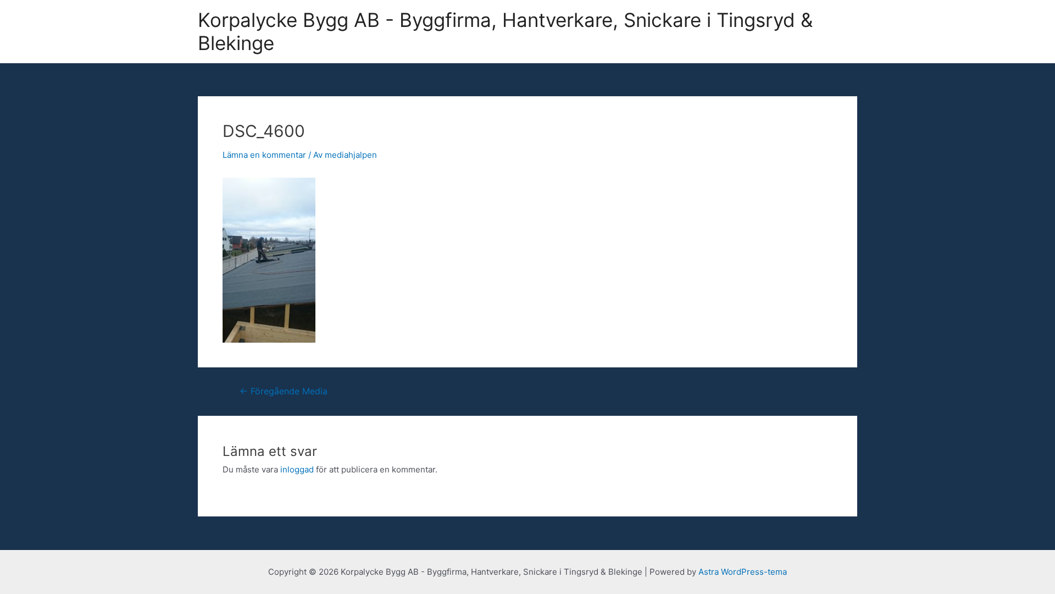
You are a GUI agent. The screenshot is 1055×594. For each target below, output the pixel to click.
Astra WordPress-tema (742, 571)
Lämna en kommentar (264, 155)
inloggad (297, 469)
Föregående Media (283, 391)
